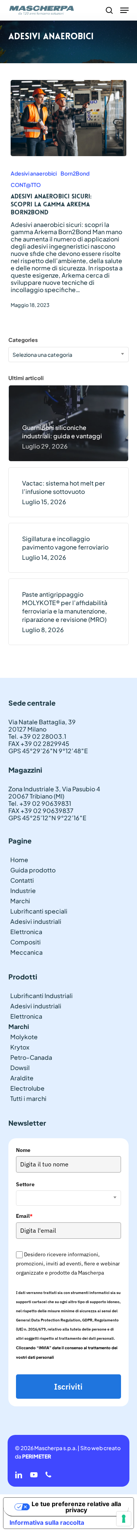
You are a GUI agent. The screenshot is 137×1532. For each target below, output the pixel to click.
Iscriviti (68, 1386)
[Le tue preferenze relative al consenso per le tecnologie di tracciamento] (123, 1518)
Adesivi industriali (35, 921)
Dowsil (20, 1067)
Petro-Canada (31, 1057)
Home (19, 859)
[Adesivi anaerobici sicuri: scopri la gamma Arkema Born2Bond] (68, 118)
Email (24, 1216)
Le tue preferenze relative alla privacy (76, 1507)
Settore (25, 1184)
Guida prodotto (33, 870)
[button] (124, 10)
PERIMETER (36, 1456)
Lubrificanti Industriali (41, 995)
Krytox (19, 1047)
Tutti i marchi (28, 1098)
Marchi (20, 900)
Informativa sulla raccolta (47, 1522)
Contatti (22, 880)
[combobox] (68, 354)
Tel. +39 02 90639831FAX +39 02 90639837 (40, 807)
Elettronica (26, 931)
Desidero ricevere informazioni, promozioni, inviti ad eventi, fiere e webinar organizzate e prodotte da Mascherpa (68, 1263)
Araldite (21, 1078)
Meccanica (26, 952)
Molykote (24, 1036)
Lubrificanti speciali (38, 911)
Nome (23, 1150)
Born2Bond (75, 173)
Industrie (23, 890)
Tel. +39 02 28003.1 (37, 736)
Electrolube (27, 1088)
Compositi (25, 942)
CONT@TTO (26, 184)
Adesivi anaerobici (34, 173)
